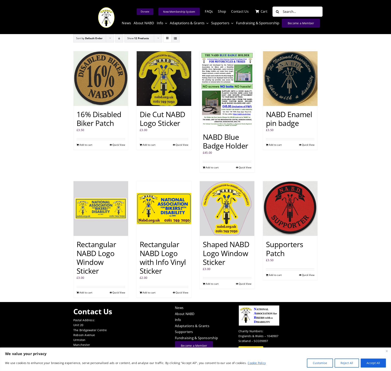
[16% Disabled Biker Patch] (101, 78)
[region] (195, 359)
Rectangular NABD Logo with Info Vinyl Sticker (163, 257)
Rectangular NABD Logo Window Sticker (96, 257)
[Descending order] (119, 38)
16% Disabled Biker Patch (99, 118)
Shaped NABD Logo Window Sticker (226, 253)
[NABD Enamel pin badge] (290, 78)
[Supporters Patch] (290, 208)
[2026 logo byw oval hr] (106, 9)
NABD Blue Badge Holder (225, 141)
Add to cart (85, 145)
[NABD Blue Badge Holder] (227, 90)
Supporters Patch (284, 248)
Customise (320, 363)
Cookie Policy (257, 363)
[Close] (386, 351)
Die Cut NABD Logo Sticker (162, 118)
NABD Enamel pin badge (289, 118)
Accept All (373, 363)
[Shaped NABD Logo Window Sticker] (227, 208)
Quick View (118, 145)
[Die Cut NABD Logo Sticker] (164, 78)
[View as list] (175, 38)
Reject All (346, 363)
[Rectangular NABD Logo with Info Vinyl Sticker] (164, 208)
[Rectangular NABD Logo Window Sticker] (101, 208)
